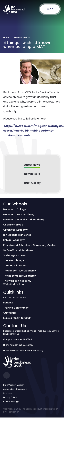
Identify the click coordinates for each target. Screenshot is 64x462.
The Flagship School (15, 265)
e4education (12, 411)
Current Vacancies (14, 297)
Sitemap (7, 393)
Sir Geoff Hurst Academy (18, 250)
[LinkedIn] (6, 375)
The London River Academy (19, 270)
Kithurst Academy (14, 240)
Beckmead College (14, 209)
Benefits (8, 302)
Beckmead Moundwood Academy (23, 219)
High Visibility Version (13, 385)
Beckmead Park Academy (18, 214)
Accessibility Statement (15, 389)
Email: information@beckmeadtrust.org (23, 350)
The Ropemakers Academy (19, 275)
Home (6, 37)
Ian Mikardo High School (17, 235)
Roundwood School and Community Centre (29, 245)
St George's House (14, 255)
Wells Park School (13, 284)
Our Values (10, 312)
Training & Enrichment (16, 307)
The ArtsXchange (13, 260)
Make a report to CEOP (17, 318)
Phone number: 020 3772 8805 (18, 344)
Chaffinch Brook (13, 224)
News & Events (22, 37)
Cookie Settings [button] (11, 401)
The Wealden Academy (17, 281)
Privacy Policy (10, 397)
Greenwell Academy (15, 229)
